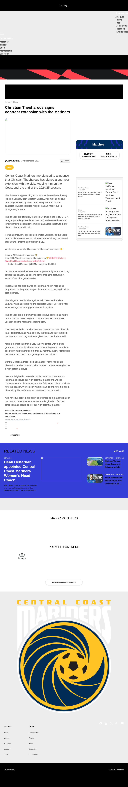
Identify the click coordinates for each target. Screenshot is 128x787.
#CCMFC (53, 258)
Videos (6, 738)
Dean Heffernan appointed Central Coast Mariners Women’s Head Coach (90, 194)
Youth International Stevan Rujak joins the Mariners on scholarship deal (89, 233)
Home (7, 102)
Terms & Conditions (116, 770)
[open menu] (2, 33)
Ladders (7, 749)
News (15, 102)
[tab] (89, 155)
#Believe (62, 258)
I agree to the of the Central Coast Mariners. (33, 423)
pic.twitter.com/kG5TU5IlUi (32, 261)
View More (119, 451)
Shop (31, 743)
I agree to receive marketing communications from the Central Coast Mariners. (37, 427)
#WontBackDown (12, 261)
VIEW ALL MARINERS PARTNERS (64, 582)
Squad (6, 754)
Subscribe (15, 435)
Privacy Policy (25, 423)
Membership (34, 733)
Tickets (31, 738)
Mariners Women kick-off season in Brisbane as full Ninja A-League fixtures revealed (90, 217)
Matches (7, 743)
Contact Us (33, 754)
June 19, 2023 (49, 264)
